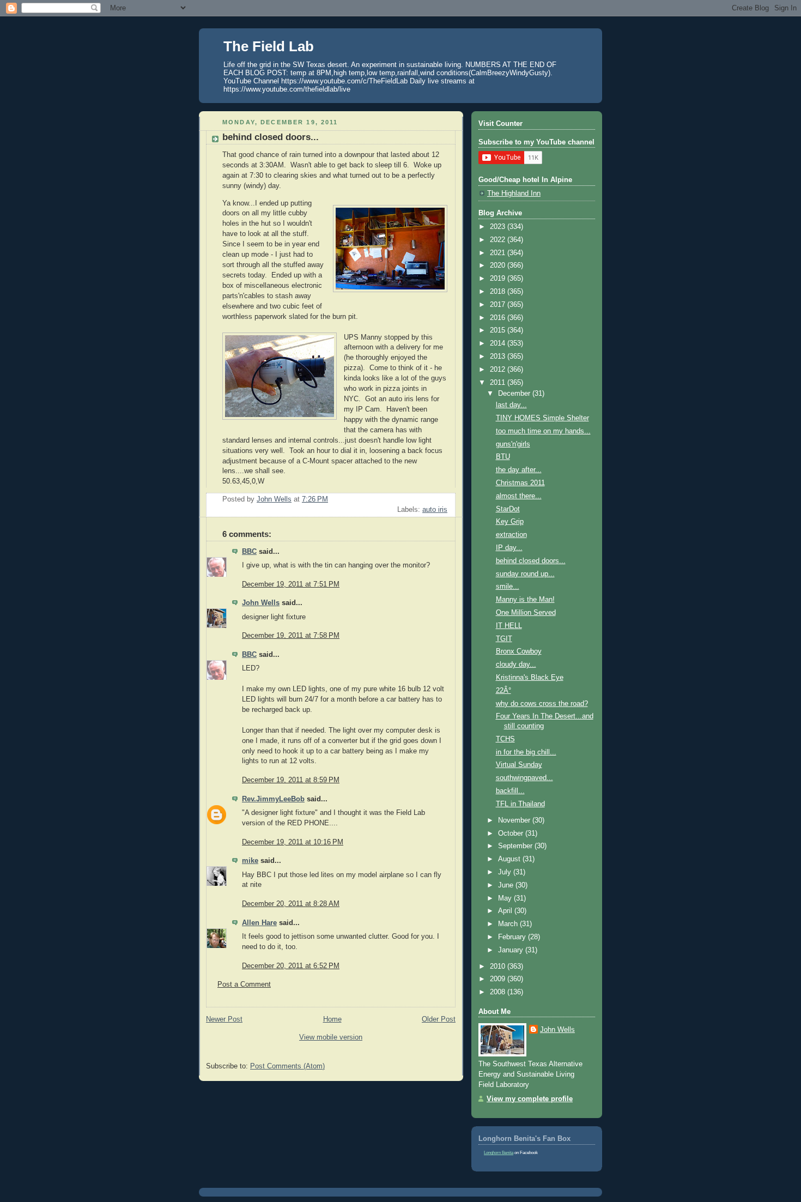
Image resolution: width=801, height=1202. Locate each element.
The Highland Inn (514, 193)
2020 (498, 265)
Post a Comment (244, 984)
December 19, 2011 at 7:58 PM (290, 635)
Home (332, 1019)
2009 (498, 979)
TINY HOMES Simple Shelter (542, 418)
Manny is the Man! (525, 599)
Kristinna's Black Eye (529, 677)
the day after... (519, 470)
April (506, 911)
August (510, 859)
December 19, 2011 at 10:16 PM (292, 842)
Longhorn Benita (498, 1152)
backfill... (510, 791)
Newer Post (224, 1019)
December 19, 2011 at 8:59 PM (290, 780)
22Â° (503, 690)
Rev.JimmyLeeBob (273, 799)
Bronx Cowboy (519, 651)
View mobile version (330, 1037)
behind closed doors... (531, 561)
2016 (498, 318)
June (506, 885)
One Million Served (526, 613)
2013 (498, 356)
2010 (498, 966)
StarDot (508, 509)
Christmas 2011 (520, 483)
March (509, 924)
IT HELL (509, 626)
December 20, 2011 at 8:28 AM (290, 904)
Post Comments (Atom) (287, 1066)
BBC (249, 551)
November (515, 820)
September (516, 846)
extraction (511, 535)
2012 (498, 369)
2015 (498, 330)
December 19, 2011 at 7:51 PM (290, 584)
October (511, 833)
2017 (498, 305)
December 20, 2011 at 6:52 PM (290, 966)
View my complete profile (530, 1099)
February (513, 937)
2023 (498, 227)
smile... (507, 586)
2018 (498, 291)
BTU (503, 457)
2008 (498, 992)
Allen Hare (259, 923)
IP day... (509, 548)
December (515, 393)
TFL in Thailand (520, 804)
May (506, 898)
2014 (498, 343)
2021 (498, 253)
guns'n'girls (513, 444)
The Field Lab (268, 46)
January (511, 950)
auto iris (434, 510)
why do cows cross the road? (542, 704)
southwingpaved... (524, 778)
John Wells (261, 603)
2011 (498, 382)
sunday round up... (525, 574)
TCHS (505, 739)
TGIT (504, 639)
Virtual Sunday (519, 765)
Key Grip (510, 522)
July (505, 872)
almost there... (519, 496)
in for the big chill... (526, 752)
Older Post (439, 1019)
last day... (511, 405)
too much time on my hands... (543, 431)
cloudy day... (516, 664)
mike (250, 861)
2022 (498, 240)
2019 (498, 278)
